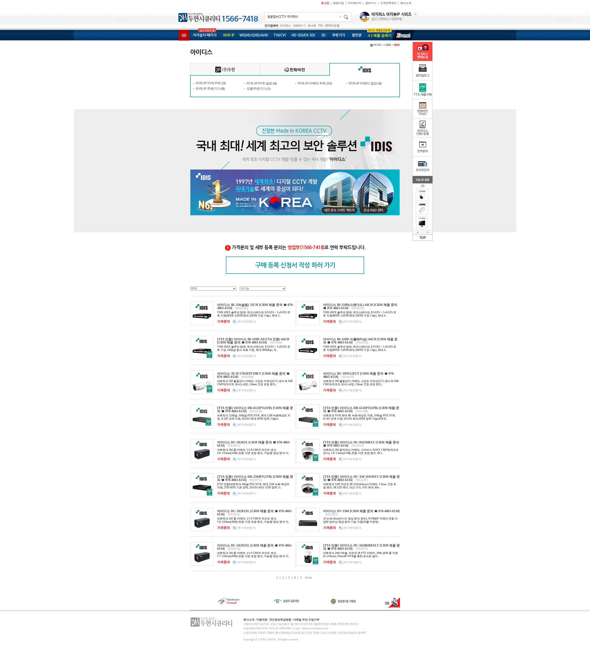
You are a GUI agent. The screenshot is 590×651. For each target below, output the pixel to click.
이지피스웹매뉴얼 (422, 56)
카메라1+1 (299, 25)
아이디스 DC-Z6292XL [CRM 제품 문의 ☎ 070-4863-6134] (254, 547)
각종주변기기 (256, 88)
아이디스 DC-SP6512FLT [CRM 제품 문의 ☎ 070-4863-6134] (359, 375)
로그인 (325, 3)
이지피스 (285, 25)
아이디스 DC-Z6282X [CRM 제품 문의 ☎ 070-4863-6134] (254, 444)
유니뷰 (312, 25)
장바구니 (370, 3)
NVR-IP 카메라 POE (312, 83)
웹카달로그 (422, 75)
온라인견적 (422, 170)
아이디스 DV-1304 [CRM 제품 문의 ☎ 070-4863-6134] (361, 511)
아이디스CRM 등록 (422, 132)
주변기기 (338, 35)
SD (323, 35)
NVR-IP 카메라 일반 (362, 83)
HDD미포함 (332, 25)
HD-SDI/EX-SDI (303, 35)
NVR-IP (228, 35)
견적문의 (422, 151)
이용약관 (261, 619)
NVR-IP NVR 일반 (259, 83)
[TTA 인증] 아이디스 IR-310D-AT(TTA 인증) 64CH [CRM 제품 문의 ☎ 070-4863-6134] (253, 340)
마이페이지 (355, 3)
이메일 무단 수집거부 (306, 619)
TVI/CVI (280, 35)
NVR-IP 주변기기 (208, 88)
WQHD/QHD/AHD (253, 35)
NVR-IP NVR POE (208, 83)
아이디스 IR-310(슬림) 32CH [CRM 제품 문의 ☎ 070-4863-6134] (255, 306)
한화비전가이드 (422, 113)
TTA (320, 25)
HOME (377, 45)
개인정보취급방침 (280, 619)
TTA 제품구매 (423, 94)
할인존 (357, 35)
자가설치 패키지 (204, 35)
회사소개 (405, 3)
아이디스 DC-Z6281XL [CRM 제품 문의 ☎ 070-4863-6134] (254, 512)
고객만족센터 (388, 3)
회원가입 (338, 3)
